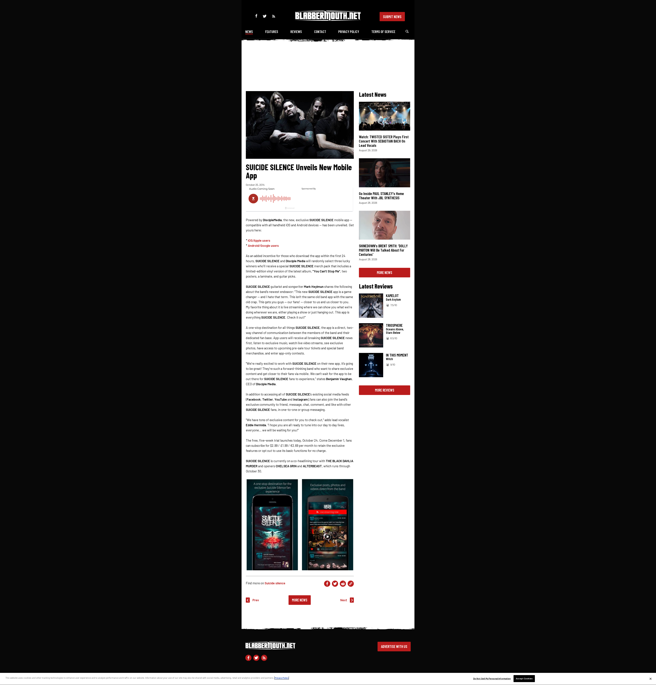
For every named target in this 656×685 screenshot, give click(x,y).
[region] (328, 679)
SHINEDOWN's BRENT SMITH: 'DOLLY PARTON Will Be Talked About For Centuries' (383, 250)
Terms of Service (383, 31)
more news (384, 272)
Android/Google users (263, 245)
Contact (320, 31)
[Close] (650, 678)
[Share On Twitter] (335, 584)
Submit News (392, 16)
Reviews (296, 31)
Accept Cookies (524, 678)
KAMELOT (392, 295)
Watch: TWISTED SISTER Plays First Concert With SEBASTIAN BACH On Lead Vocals (384, 141)
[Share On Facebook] (327, 584)
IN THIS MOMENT (397, 355)
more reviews (384, 390)
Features (271, 31)
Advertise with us (394, 646)
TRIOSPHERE (394, 325)
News (249, 31)
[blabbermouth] (328, 20)
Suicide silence (275, 583)
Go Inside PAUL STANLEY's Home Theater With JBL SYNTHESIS (381, 195)
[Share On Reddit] (343, 584)
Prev (255, 600)
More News (299, 600)
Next (343, 600)
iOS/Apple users (259, 240)
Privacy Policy (348, 31)
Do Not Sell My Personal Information (492, 678)
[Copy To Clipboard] (351, 584)
